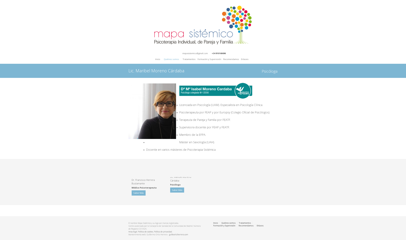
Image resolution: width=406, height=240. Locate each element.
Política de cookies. (146, 231)
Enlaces (245, 59)
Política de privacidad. (163, 231)
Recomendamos (231, 58)
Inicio (157, 59)
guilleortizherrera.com (178, 234)
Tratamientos (189, 58)
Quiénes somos (170, 58)
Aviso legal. (133, 231)
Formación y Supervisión (209, 58)
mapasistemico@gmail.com (195, 53)
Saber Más (138, 192)
